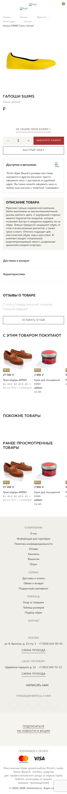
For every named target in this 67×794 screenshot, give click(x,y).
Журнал (33, 620)
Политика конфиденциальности (33, 544)
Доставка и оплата (34, 578)
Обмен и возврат (34, 583)
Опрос (33, 564)
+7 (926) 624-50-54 (50, 644)
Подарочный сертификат (33, 588)
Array (23, 380)
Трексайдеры (10, 380)
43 (26, 384)
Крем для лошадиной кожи (47, 382)
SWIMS (28, 97)
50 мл (38, 392)
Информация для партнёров (33, 539)
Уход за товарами (33, 602)
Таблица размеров (33, 607)
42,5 (20, 384)
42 (15, 384)
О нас (33, 533)
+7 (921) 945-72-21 (50, 667)
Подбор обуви (33, 612)
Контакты (33, 554)
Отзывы (33, 549)
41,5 (9, 384)
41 (4, 384)
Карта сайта (51, 788)
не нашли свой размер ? (33, 129)
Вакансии (33, 559)
